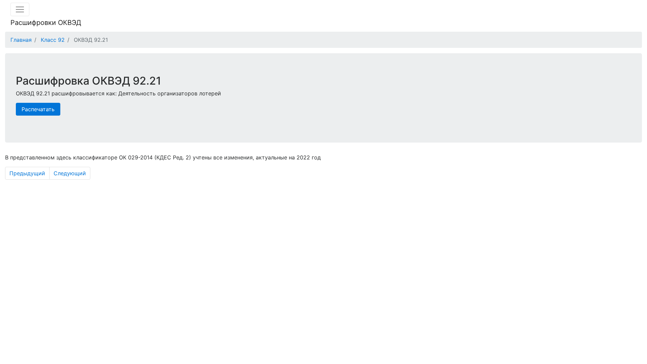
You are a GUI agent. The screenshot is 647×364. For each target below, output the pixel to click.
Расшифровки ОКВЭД (45, 23)
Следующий (70, 173)
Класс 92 (53, 39)
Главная (21, 39)
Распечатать (38, 109)
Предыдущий (27, 173)
